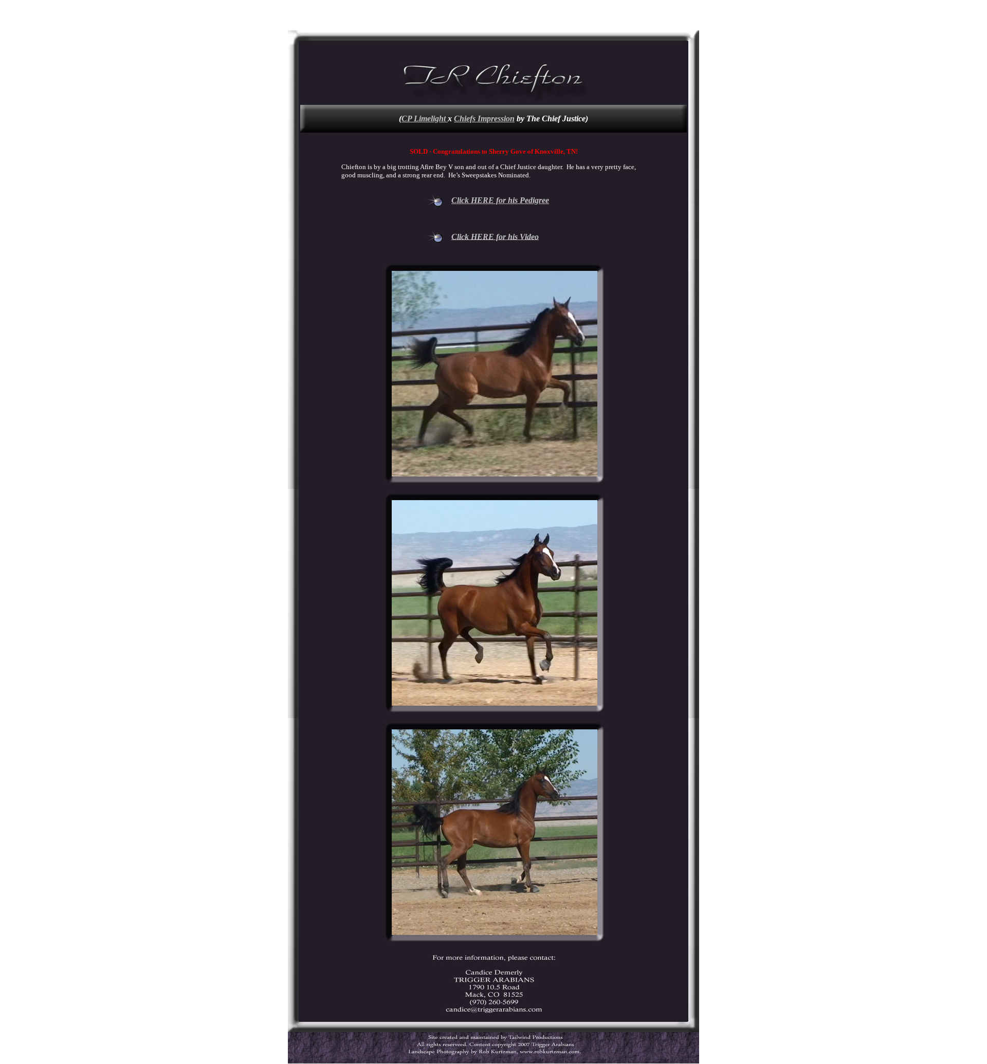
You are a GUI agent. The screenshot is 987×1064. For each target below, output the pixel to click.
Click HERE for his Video (495, 236)
